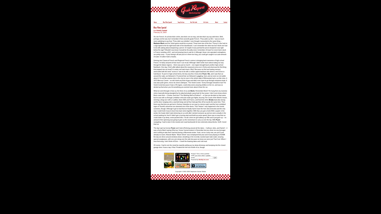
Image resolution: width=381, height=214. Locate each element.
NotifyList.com (204, 159)
